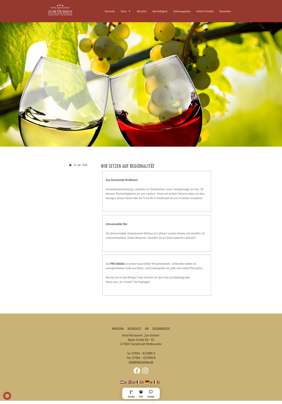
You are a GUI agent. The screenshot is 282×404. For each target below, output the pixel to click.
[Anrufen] (131, 394)
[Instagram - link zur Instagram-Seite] (145, 370)
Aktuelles (142, 11)
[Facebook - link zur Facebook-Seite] (136, 370)
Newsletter (225, 11)
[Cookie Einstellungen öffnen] (7, 399)
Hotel (123, 11)
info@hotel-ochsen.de (141, 362)
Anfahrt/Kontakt (205, 11)
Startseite (110, 11)
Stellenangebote (181, 11)
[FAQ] (141, 394)
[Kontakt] (151, 394)
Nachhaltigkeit (160, 11)
